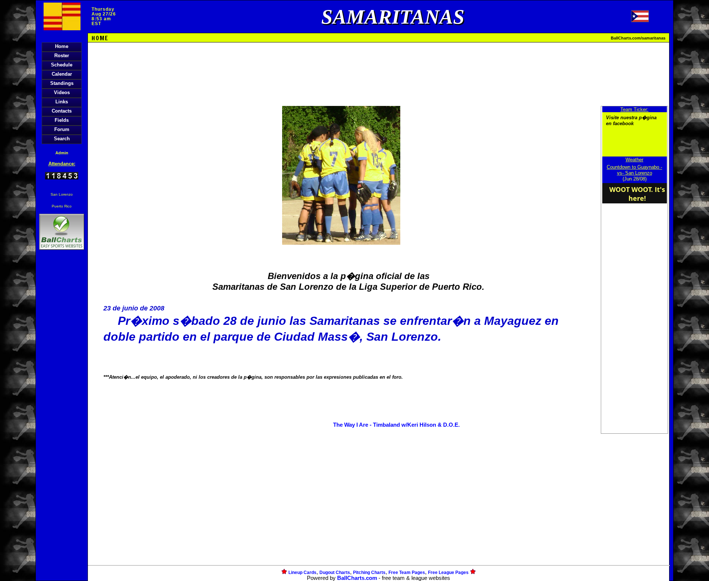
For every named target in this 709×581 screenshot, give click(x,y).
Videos (62, 92)
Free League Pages (448, 572)
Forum (61, 129)
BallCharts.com (357, 578)
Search (62, 138)
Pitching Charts (369, 572)
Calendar (62, 74)
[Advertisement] (62, 378)
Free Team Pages (406, 572)
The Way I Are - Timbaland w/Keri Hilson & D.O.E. (396, 425)
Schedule (61, 65)
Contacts (62, 111)
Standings (61, 83)
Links (61, 101)
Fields (62, 120)
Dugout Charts (334, 572)
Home (61, 46)
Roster (61, 55)
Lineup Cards (302, 572)
